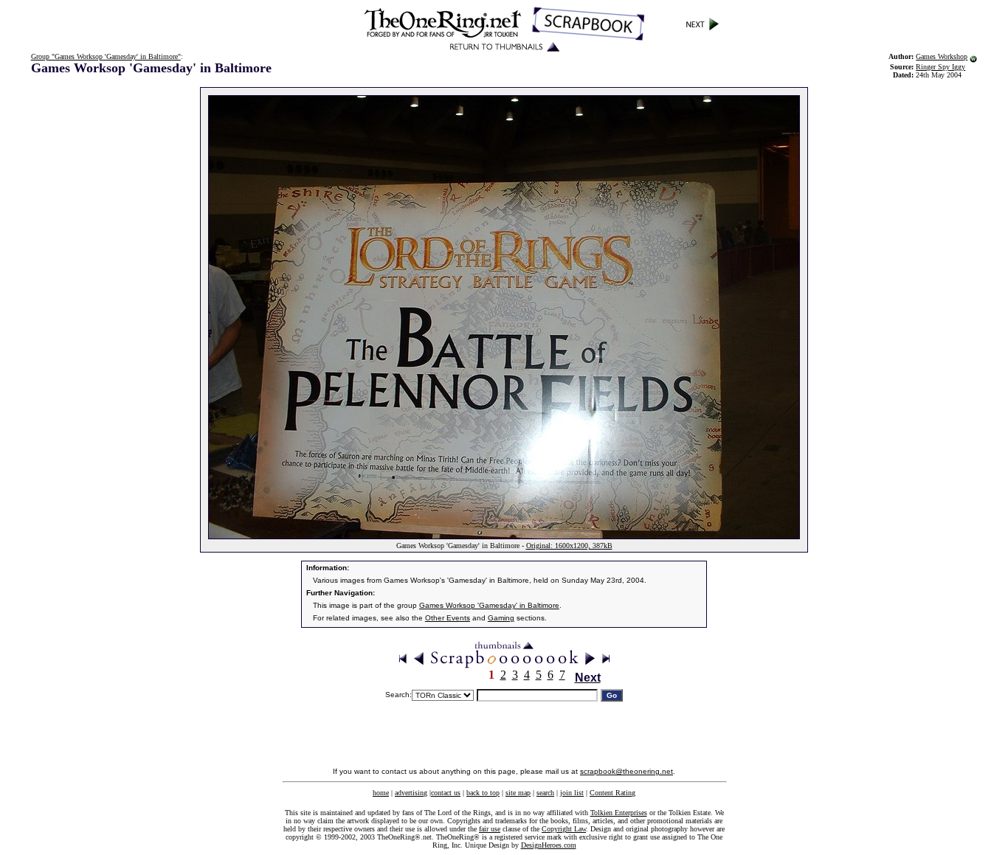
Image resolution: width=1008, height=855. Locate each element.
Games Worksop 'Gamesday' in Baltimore (489, 605)
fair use (489, 829)
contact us (445, 793)
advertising (411, 793)
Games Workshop (941, 56)
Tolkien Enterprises (618, 813)
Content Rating (612, 793)
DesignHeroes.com (548, 845)
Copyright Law (564, 829)
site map (518, 793)
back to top (483, 793)
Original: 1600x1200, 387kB (569, 545)
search (545, 793)
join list (572, 793)
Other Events (447, 618)
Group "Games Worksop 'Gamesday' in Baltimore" (106, 56)
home (381, 793)
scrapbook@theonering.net (626, 771)
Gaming (501, 618)
